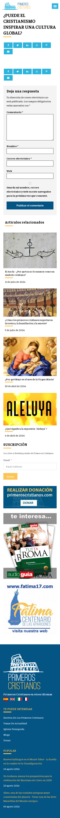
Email (6, 459)
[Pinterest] (46, 45)
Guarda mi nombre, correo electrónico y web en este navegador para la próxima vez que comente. (29, 191)
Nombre (12, 146)
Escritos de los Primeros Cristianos (23, 717)
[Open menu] (55, 6)
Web (9, 170)
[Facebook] (8, 45)
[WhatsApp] (36, 45)
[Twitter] (17, 45)
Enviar (10, 476)
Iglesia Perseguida (13, 728)
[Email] (8, 51)
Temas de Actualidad (15, 723)
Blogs (6, 734)
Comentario (15, 112)
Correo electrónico (19, 158)
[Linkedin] (27, 45)
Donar (7, 740)
